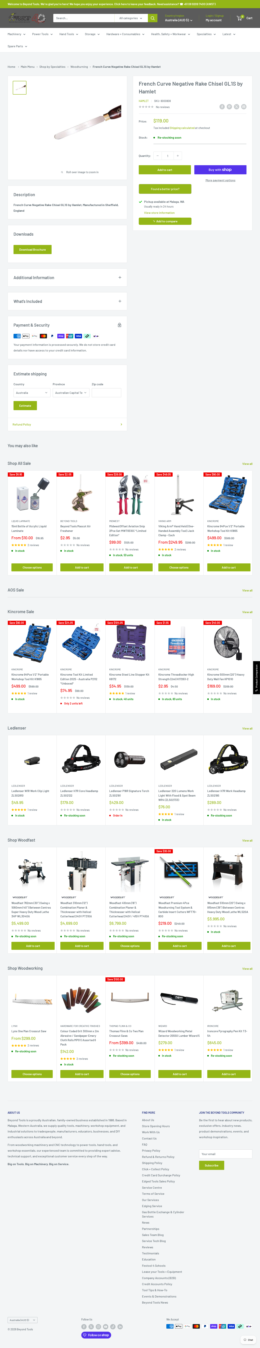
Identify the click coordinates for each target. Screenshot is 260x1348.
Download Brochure (32, 249)
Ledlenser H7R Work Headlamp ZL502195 (226, 793)
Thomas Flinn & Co (120, 1025)
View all (247, 463)
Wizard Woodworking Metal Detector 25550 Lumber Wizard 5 (179, 1033)
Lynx (14, 1025)
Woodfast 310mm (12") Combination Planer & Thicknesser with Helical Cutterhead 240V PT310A (76, 909)
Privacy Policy (151, 1150)
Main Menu (28, 66)
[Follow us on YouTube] (105, 1326)
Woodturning (79, 66)
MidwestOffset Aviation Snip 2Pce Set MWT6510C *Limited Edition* (127, 531)
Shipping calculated (182, 128)
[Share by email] (243, 106)
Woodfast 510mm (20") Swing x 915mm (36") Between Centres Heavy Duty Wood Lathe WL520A (227, 907)
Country (19, 384)
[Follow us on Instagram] (98, 1326)
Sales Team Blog (153, 1235)
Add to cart (164, 169)
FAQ (144, 1144)
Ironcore (213, 1025)
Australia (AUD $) (19, 1320)
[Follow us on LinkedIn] (120, 1326)
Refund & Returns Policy (158, 1156)
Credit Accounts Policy (157, 1284)
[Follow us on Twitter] (91, 1326)
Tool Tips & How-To (154, 1290)
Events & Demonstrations (159, 1296)
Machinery (14, 34)
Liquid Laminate (20, 521)
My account (214, 20)
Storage (90, 34)
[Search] (152, 18)
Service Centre (152, 1187)
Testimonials (150, 1253)
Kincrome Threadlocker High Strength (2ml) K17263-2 (176, 677)
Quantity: (145, 155)
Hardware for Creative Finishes (80, 1025)
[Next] (252, 523)
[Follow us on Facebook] (84, 1326)
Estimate (25, 405)
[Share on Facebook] (222, 106)
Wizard (162, 1025)
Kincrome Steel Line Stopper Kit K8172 (129, 677)
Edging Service (152, 1206)
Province (59, 384)
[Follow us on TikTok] (113, 1326)
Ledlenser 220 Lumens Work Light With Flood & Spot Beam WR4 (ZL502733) (176, 795)
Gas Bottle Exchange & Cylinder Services (163, 1214)
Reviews (147, 1247)
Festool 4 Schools (154, 1265)
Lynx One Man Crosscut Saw (28, 1031)
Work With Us (151, 1132)
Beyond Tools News (155, 1302)
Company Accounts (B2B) (159, 1278)
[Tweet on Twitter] (236, 106)
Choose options (32, 567)
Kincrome (213, 521)
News (145, 1222)
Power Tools (40, 34)
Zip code (97, 384)
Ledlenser (18, 785)
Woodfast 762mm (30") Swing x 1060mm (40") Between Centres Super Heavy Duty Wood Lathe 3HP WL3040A (31, 909)
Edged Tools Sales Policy (158, 1181)
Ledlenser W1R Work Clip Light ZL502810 (30, 793)
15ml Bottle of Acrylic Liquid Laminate (28, 528)
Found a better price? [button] (165, 189)
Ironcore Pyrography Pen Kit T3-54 (227, 1033)
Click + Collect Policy (155, 1169)
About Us (148, 1120)
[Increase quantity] (178, 156)
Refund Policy (22, 424)
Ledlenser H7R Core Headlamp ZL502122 (79, 793)
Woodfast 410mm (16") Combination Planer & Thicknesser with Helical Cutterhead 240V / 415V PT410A (129, 909)
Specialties (204, 34)
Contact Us (149, 1138)
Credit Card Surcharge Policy (161, 1175)
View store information (159, 212)
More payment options (220, 180)
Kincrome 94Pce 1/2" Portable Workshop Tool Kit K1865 (226, 528)
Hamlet (144, 101)
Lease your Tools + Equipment (162, 1271)
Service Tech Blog (154, 1241)
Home (11, 66)
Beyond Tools (68, 521)
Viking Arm (164, 521)
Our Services (150, 1200)
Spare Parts (15, 46)
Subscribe (212, 1165)
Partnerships (150, 1228)
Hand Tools (66, 34)
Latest (227, 34)
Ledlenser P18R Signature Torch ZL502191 (129, 793)
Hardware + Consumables (123, 34)
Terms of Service (153, 1193)
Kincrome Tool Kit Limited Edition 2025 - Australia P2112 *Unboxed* (78, 679)
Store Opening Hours (156, 1126)
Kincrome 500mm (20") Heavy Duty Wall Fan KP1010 (225, 677)
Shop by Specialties (52, 66)
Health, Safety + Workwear (168, 34)
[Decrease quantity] (158, 156)
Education (149, 1259)
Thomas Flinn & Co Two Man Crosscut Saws (126, 1033)
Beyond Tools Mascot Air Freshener (75, 528)
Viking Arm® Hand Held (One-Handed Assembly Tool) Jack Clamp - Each (176, 531)
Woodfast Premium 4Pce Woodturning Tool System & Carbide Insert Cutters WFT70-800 (177, 909)
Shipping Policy (152, 1163)
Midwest (114, 521)
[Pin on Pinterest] (229, 106)
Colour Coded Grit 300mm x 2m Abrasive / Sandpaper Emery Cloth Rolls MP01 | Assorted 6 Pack (79, 1037)
